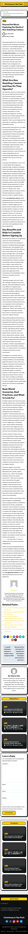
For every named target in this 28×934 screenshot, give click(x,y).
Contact (3, 931)
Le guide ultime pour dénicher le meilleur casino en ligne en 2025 (9, 651)
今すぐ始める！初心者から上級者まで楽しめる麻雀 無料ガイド (13, 726)
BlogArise (22, 927)
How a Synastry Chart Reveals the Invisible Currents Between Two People (13, 710)
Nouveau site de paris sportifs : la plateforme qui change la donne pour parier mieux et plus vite (19, 653)
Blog (4, 20)
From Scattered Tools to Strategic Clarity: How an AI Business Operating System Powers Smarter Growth (12, 870)
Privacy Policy (10, 931)
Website (4, 798)
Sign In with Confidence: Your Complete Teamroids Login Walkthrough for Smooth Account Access (13, 886)
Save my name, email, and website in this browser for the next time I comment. (13, 808)
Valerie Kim (11, 33)
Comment (5, 763)
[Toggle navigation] (2, 4)
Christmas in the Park (13, 4)
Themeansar (14, 929)
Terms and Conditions (21, 931)
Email (4, 791)
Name (4, 784)
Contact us (5, 903)
